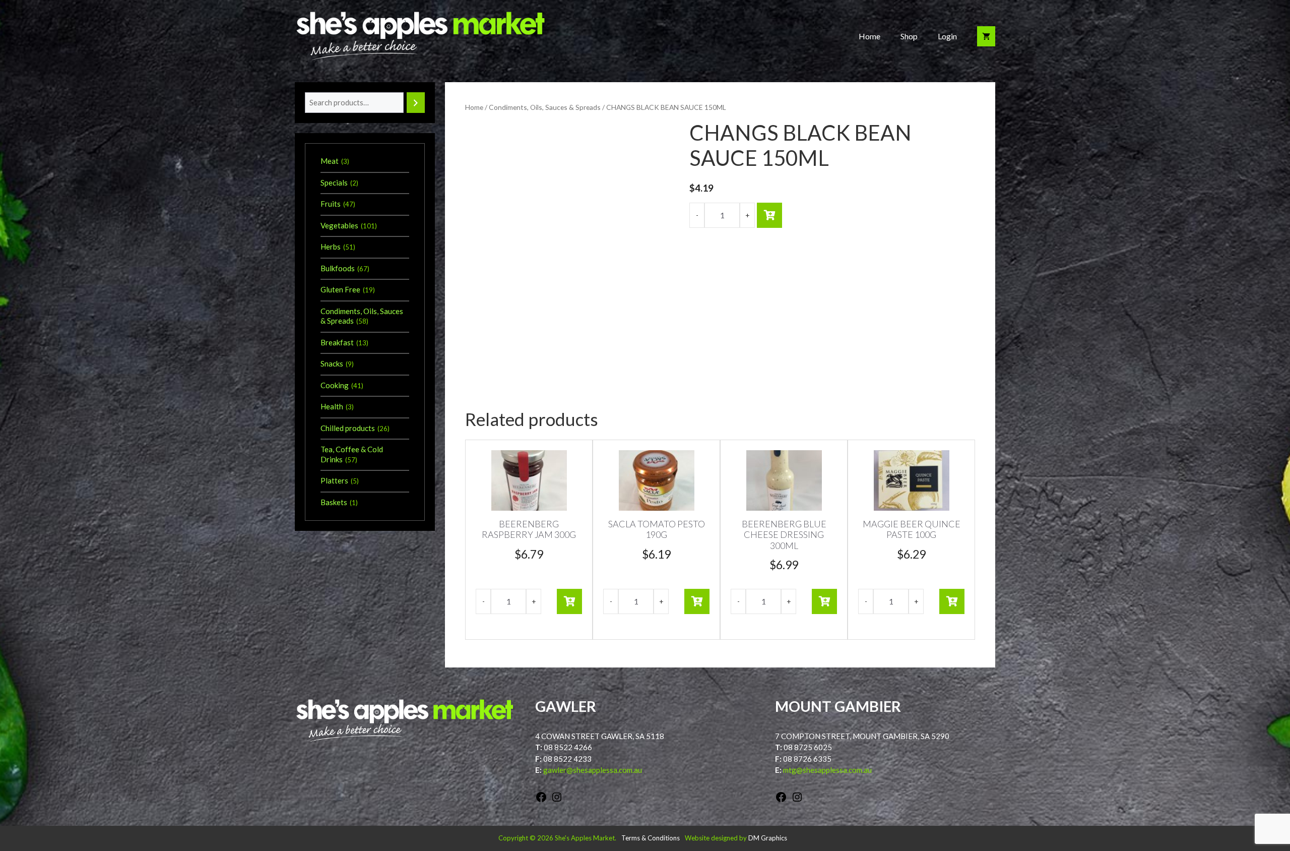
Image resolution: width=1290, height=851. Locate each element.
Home (869, 36)
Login (947, 36)
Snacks (331, 363)
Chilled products (347, 428)
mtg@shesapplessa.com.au (827, 769)
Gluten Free (340, 289)
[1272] (769, 215)
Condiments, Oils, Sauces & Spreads (545, 107)
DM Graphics (767, 838)
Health (331, 406)
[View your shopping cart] (986, 36)
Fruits (330, 203)
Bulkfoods (337, 268)
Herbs (330, 246)
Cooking (334, 385)
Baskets (333, 502)
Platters (334, 480)
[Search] (416, 102)
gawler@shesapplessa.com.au (592, 769)
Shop (909, 36)
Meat (329, 160)
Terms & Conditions (650, 838)
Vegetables (339, 225)
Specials (334, 182)
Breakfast (337, 342)
